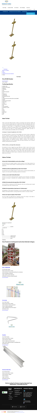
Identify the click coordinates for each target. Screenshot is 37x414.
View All (16, 396)
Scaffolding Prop (5, 11)
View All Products (30, 13)
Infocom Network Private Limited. (19, 412)
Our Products (16, 7)
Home (3, 71)
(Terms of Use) (21, 411)
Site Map (10, 399)
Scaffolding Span (24, 11)
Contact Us (28, 7)
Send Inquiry (5, 69)
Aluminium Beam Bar (6, 369)
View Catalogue (22, 7)
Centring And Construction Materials (15, 11)
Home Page (4, 7)
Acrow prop (4, 300)
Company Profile (10, 7)
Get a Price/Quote (5, 277)
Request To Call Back (5, 70)
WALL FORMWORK (6, 267)
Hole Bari (4, 335)
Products (3, 72)
